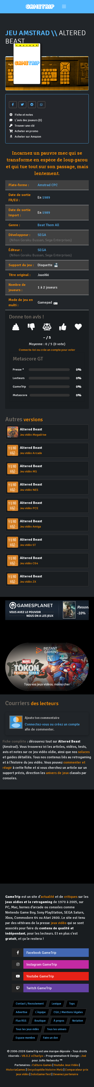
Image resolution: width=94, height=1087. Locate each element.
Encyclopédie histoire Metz (45, 1069)
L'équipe (40, 1012)
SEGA (42, 235)
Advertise (21, 1012)
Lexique (56, 1003)
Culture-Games (42, 1065)
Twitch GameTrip (39, 988)
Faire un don (50, 1038)
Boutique (40, 1020)
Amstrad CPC (48, 185)
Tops (72, 1003)
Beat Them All (48, 225)
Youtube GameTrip (40, 976)
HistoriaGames (15, 1069)
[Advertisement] (47, 631)
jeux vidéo (58, 923)
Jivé (83, 1056)
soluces (84, 752)
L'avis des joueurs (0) (28, 120)
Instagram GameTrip (41, 964)
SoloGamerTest (41, 1074)
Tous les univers (56, 1029)
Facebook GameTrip (41, 953)
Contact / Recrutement (30, 1003)
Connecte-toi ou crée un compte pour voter (47, 350)
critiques (70, 897)
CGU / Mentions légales (68, 1012)
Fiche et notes (24, 115)
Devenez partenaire (65, 1074)
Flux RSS (21, 1020)
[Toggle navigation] (64, 6)
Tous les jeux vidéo (27, 1029)
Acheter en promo (26, 131)
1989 (46, 197)
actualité (47, 897)
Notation (77, 1020)
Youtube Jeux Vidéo (66, 1065)
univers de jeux (57, 773)
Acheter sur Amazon (28, 136)
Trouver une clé (25, 126)
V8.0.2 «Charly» (32, 1056)
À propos (59, 1020)
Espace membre (25, 1038)
